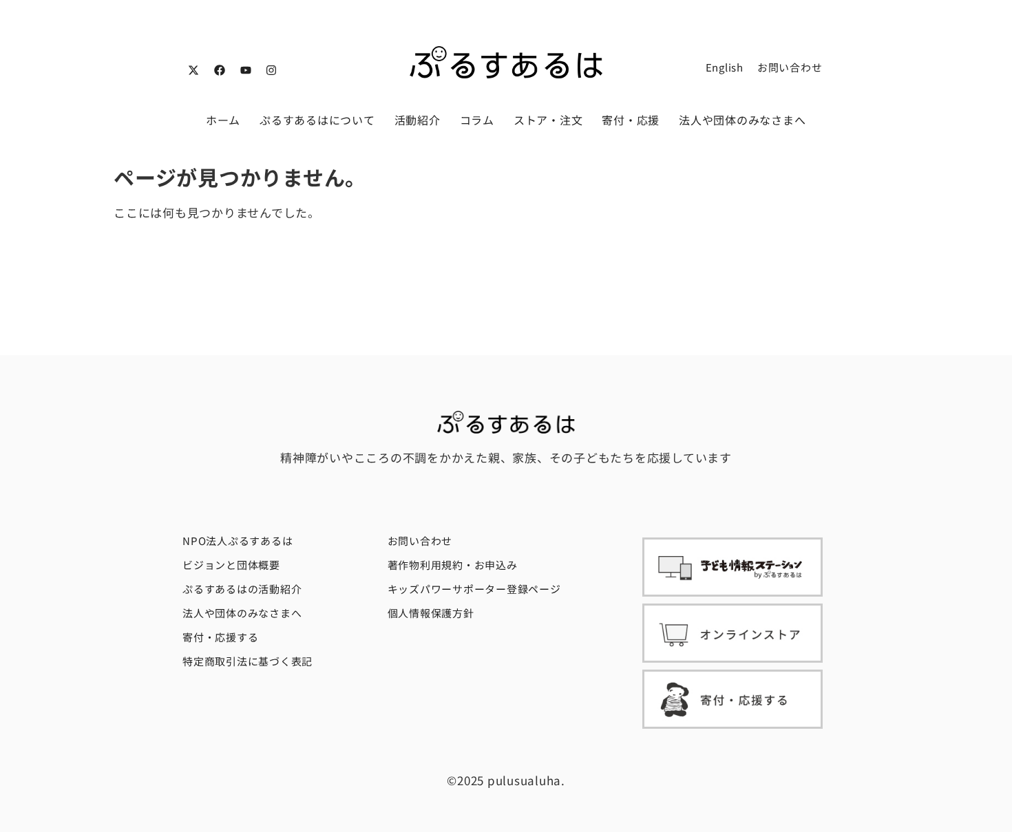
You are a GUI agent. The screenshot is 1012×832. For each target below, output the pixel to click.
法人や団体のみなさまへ (742, 119)
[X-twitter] (193, 70)
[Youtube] (246, 70)
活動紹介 (417, 119)
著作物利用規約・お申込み (453, 564)
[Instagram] (271, 70)
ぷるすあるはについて (317, 119)
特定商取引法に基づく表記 (247, 661)
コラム (477, 119)
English (725, 67)
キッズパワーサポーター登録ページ (474, 589)
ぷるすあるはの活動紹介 (242, 589)
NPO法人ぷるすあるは (237, 540)
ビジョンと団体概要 (231, 564)
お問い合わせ (790, 67)
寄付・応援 (631, 119)
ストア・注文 (548, 119)
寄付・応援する (220, 637)
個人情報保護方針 (431, 613)
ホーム (223, 119)
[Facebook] (220, 70)
